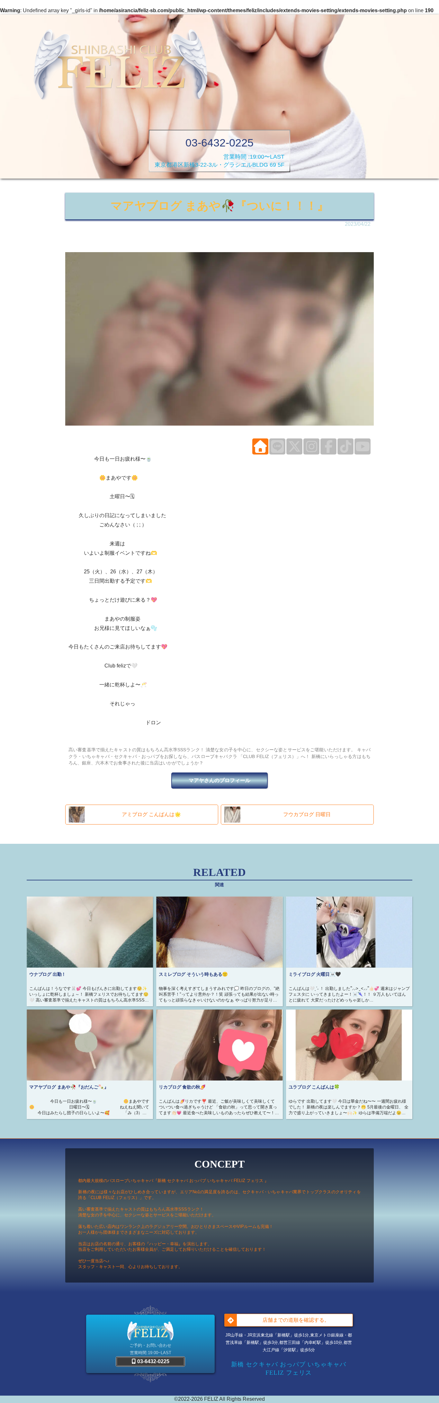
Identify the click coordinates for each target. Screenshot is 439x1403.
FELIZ (211, 1399)
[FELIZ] (120, 65)
